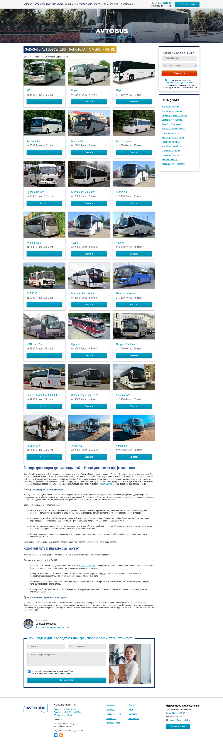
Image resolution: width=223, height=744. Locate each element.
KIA (28, 90)
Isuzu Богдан (123, 141)
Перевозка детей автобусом (174, 115)
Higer (74, 90)
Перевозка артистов (171, 150)
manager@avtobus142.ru (179, 720)
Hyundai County (35, 192)
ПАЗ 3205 (32, 293)
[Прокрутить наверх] (10, 737)
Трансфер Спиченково (171, 124)
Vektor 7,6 (76, 445)
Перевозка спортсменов (172, 155)
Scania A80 (122, 192)
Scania (75, 242)
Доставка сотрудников (172, 120)
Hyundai (75, 344)
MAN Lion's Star (35, 344)
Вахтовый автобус (170, 159)
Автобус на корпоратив (172, 111)
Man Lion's (77, 141)
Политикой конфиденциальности (179, 82)
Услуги (97, 4)
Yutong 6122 (123, 395)
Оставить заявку (66, 680)
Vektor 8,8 (121, 445)
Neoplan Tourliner (125, 344)
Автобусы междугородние (173, 128)
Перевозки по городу (171, 142)
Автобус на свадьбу (170, 106)
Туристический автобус (172, 133)
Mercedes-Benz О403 (82, 293)
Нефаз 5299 (33, 445)
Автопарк (28, 4)
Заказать (44, 101)
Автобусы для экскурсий (173, 137)
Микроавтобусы (54, 4)
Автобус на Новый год (171, 146)
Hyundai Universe (125, 293)
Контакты (115, 4)
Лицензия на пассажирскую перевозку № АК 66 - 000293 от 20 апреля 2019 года (67, 712)
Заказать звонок (187, 4)
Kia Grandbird (34, 141)
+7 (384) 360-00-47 (163, 3)
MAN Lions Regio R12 (83, 192)
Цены (105, 4)
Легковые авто (84, 4)
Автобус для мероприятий (173, 164)
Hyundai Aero (34, 242)
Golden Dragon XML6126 (84, 395)
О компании (127, 4)
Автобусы (40, 4)
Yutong (120, 242)
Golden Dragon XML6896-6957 (43, 395)
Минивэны (70, 4)
